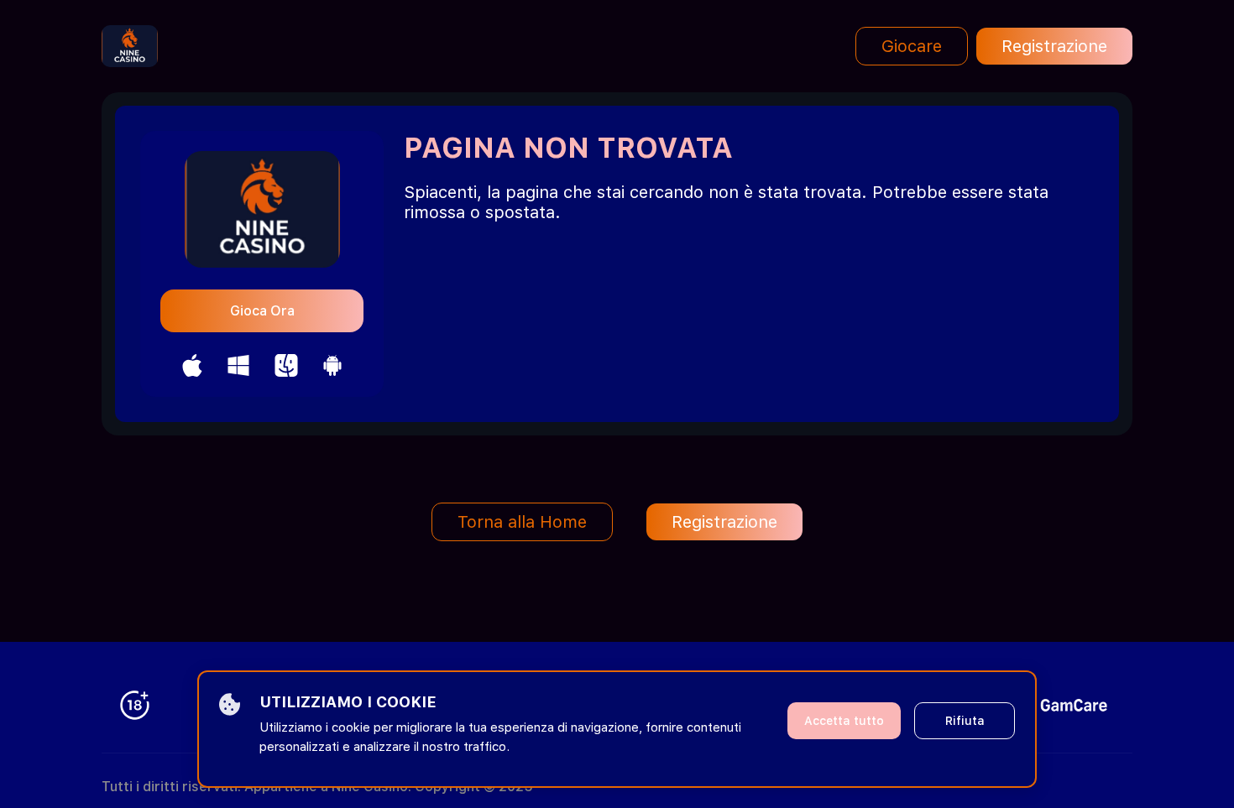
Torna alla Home (522, 522)
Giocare (911, 46)
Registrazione (1054, 46)
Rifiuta (965, 720)
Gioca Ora (262, 311)
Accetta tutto (844, 720)
